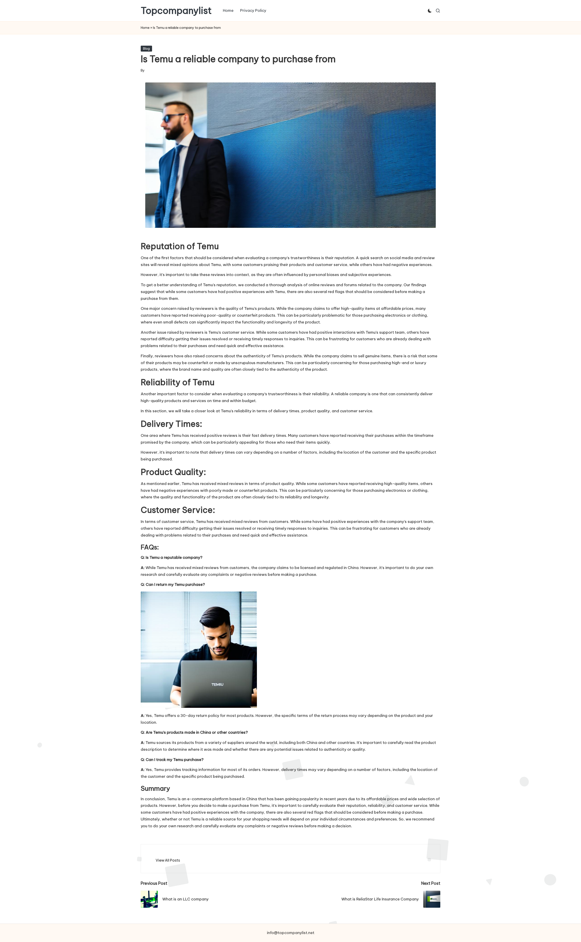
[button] (168, 860)
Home (145, 28)
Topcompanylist (176, 11)
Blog (146, 49)
